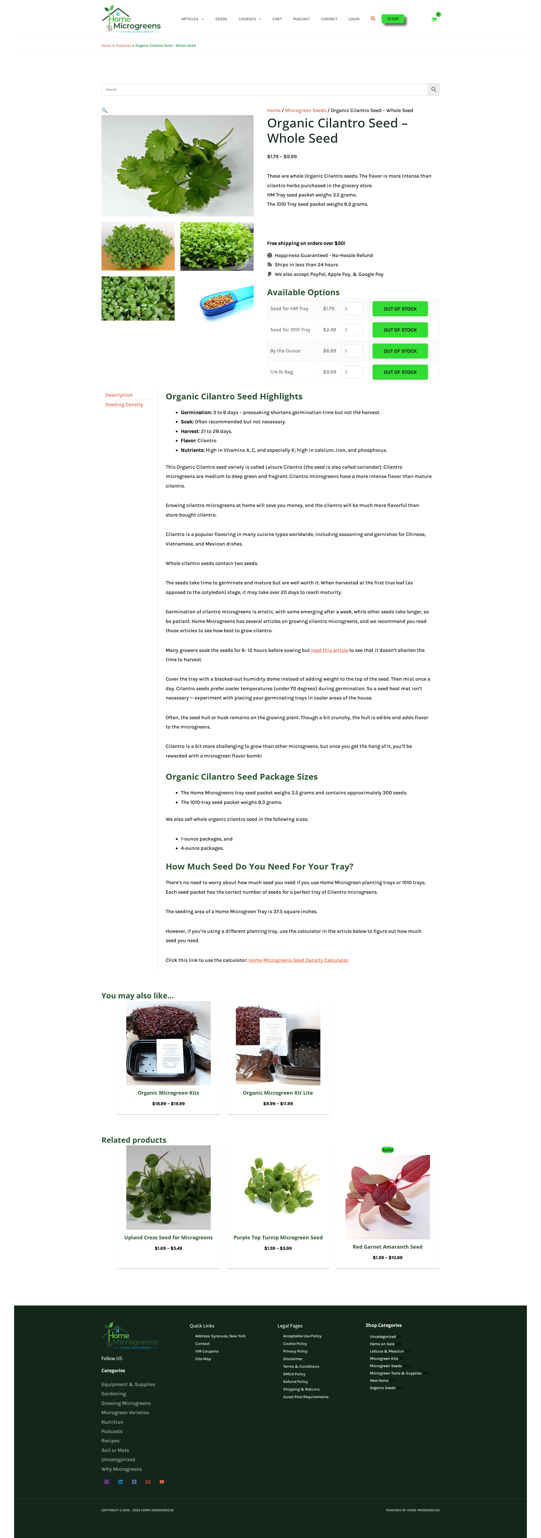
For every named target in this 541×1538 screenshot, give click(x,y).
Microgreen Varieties (125, 1412)
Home (274, 110)
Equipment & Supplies (128, 1384)
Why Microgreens (121, 1469)
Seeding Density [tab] (124, 404)
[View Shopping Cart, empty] (434, 18)
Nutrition (112, 1422)
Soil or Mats (115, 1450)
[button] (201, 19)
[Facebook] (134, 1482)
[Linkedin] (120, 1482)
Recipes (110, 1441)
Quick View (168, 1080)
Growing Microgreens (126, 1403)
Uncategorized (118, 1459)
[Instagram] (106, 1482)
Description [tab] (119, 395)
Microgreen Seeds (305, 110)
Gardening (113, 1394)
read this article (329, 650)
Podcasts (112, 1431)
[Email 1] (148, 1482)
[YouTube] (162, 1482)
